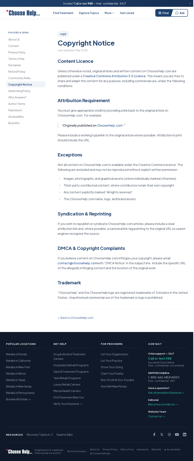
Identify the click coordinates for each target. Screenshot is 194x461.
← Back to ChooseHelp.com (75, 317)
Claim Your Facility (112, 373)
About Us (14, 39)
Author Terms (16, 103)
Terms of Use (16, 58)
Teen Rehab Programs (67, 378)
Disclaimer (14, 65)
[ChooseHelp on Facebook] (154, 434)
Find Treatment (63, 13)
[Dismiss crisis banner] (190, 3)
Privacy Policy (17, 52)
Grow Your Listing (112, 367)
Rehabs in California (18, 360)
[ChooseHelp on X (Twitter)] (161, 434)
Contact (13, 45)
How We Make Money (114, 386)
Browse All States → (18, 399)
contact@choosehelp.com (77, 263)
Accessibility (16, 116)
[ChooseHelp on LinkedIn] (184, 434)
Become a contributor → (163, 404)
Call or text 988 (159, 358)
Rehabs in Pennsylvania (20, 392)
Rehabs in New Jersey (19, 386)
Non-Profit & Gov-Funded (117, 380)
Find (166, 13)
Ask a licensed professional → (166, 392)
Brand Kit (14, 123)
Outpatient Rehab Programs (71, 365)
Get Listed (127, 13)
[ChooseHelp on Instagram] (169, 434)
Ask (182, 13)
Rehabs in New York (18, 367)
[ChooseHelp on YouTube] (177, 434)
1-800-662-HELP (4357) (163, 377)
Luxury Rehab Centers (66, 384)
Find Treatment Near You (68, 397)
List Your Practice (111, 360)
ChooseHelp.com (109, 125)
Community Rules (19, 78)
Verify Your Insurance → (67, 403)
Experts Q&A (65, 434)
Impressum (15, 110)
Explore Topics (89, 13)
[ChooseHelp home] (23, 12)
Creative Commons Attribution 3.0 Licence (114, 76)
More (108, 13)
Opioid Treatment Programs (71, 371)
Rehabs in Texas (15, 380)
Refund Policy (17, 71)
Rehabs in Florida (16, 354)
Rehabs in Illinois (16, 373)
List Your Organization (114, 354)
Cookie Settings (101, 453)
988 (90, 3)
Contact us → (156, 416)
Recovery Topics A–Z (40, 434)
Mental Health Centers (67, 391)
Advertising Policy (19, 91)
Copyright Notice (20, 84)
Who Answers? (17, 97)
